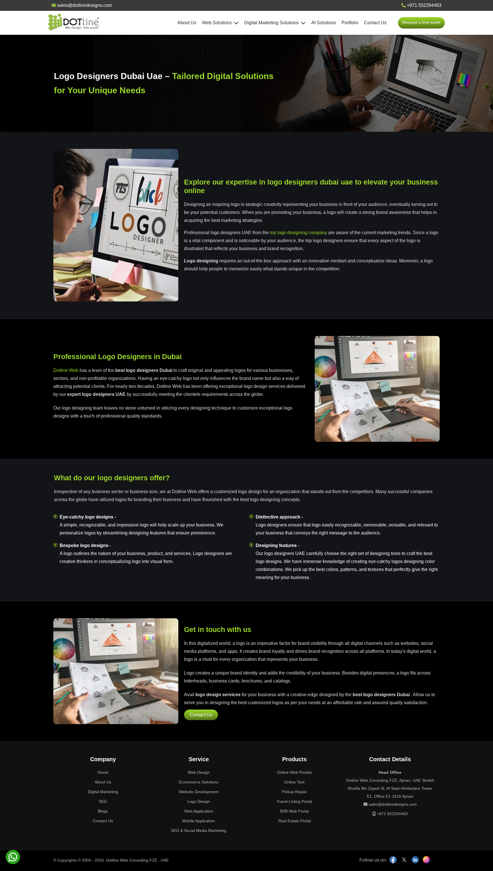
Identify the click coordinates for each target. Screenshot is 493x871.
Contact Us (375, 22)
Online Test (294, 782)
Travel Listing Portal (294, 801)
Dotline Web (65, 370)
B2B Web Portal (294, 811)
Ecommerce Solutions (198, 782)
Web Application (198, 811)
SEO (103, 801)
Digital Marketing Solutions (272, 22)
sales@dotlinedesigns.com (84, 5)
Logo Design (198, 801)
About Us (186, 22)
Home (103, 772)
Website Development (199, 791)
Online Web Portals (294, 772)
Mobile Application (198, 821)
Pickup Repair (294, 791)
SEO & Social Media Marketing (198, 830)
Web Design (199, 772)
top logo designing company (298, 232)
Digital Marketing (103, 791)
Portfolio (350, 22)
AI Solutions (323, 22)
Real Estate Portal (294, 821)
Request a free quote (421, 22)
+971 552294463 (423, 5)
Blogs (103, 811)
